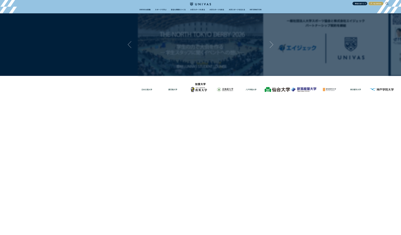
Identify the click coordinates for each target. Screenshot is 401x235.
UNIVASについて (208, 159)
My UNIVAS (377, 3)
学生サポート (360, 3)
